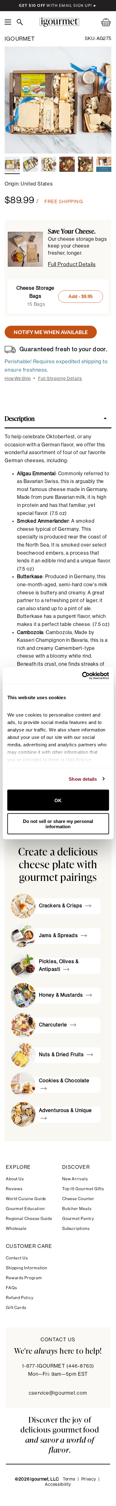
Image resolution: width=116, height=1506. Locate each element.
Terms (69, 1479)
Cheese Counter (78, 1199)
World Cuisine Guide (26, 1199)
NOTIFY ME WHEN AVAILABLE (51, 332)
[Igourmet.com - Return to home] (59, 22)
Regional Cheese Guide (29, 1219)
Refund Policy (19, 1298)
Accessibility (58, 1484)
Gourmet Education (25, 1209)
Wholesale (16, 1229)
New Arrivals (75, 1179)
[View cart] (102, 22)
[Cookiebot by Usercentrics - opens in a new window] (82, 676)
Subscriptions (76, 1229)
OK (58, 800)
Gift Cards (16, 1308)
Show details (83, 778)
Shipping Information (27, 1268)
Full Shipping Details (60, 379)
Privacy (88, 1479)
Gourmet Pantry (78, 1219)
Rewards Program (24, 1278)
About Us (15, 1179)
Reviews (14, 1189)
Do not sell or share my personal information (58, 823)
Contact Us (17, 1258)
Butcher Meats (77, 1209)
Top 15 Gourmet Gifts (83, 1189)
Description (20, 418)
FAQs (11, 1288)
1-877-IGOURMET (58, 1366)
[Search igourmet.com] (21, 22)
